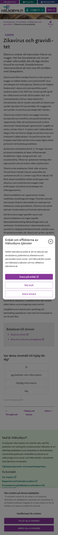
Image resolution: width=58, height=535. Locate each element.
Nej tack (29, 285)
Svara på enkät (27, 276)
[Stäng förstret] (50, 241)
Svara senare (29, 293)
